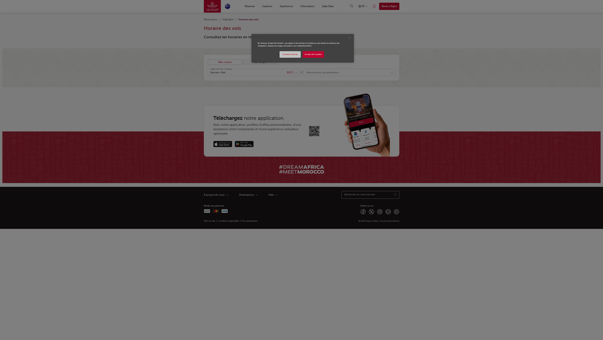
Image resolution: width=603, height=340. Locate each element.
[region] (302, 48)
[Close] (349, 37)
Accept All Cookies (313, 54)
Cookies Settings (290, 54)
